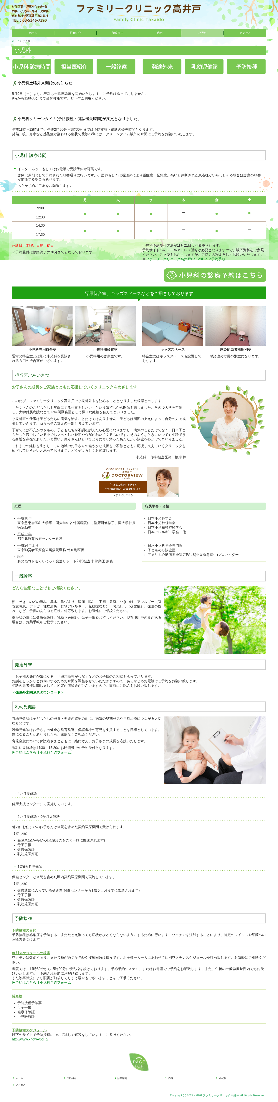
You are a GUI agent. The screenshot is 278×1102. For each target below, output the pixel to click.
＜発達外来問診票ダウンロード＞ (38, 692)
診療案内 (117, 32)
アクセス (245, 32)
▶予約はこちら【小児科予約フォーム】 (43, 752)
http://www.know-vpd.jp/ (30, 1039)
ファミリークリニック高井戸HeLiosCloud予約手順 (185, 259)
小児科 (202, 32)
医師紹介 (75, 32)
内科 (160, 32)
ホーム (33, 32)
